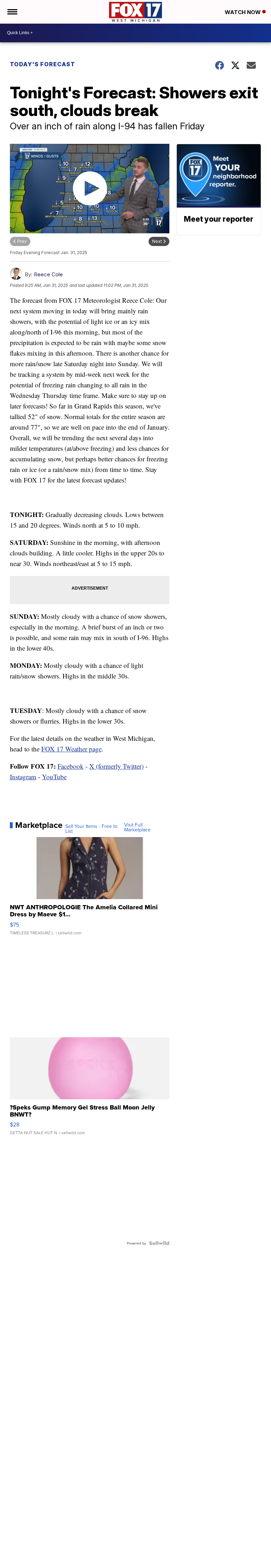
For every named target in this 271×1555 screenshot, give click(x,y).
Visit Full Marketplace (137, 827)
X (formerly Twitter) (116, 766)
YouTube (54, 776)
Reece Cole (48, 274)
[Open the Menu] (11, 12)
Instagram (23, 776)
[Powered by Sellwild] (159, 1243)
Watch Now (243, 12)
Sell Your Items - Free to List (91, 829)
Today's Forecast (42, 64)
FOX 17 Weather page (71, 748)
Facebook (71, 766)
